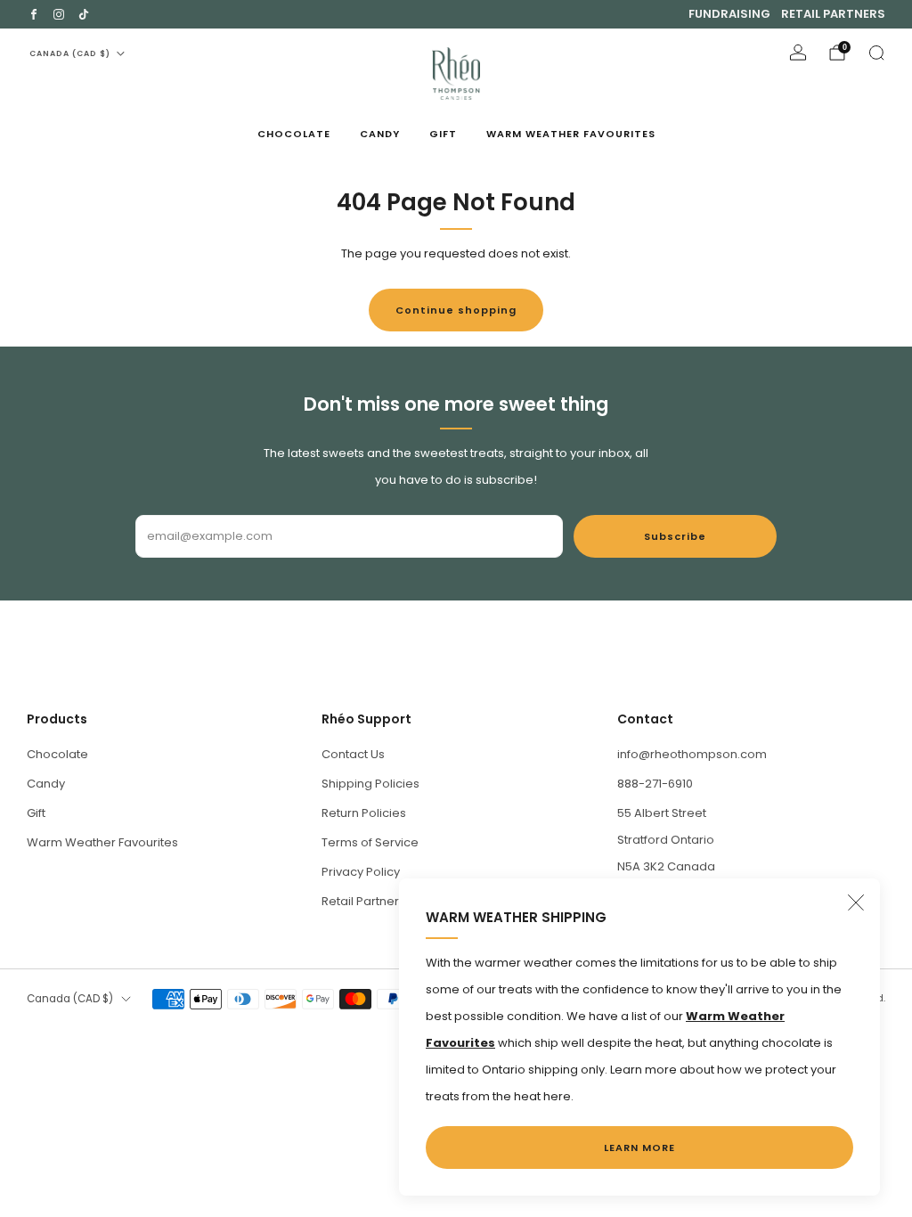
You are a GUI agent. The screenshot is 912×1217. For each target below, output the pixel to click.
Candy (380, 134)
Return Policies (364, 813)
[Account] (798, 52)
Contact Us (353, 754)
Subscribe (675, 536)
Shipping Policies (370, 783)
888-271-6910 (655, 783)
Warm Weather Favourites (571, 134)
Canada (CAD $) (69, 53)
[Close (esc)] (856, 902)
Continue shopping (456, 310)
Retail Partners (833, 13)
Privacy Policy (361, 871)
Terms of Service (370, 842)
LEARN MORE (639, 1147)
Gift (443, 134)
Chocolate (293, 134)
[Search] (876, 52)
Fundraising (729, 13)
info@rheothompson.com (692, 754)
